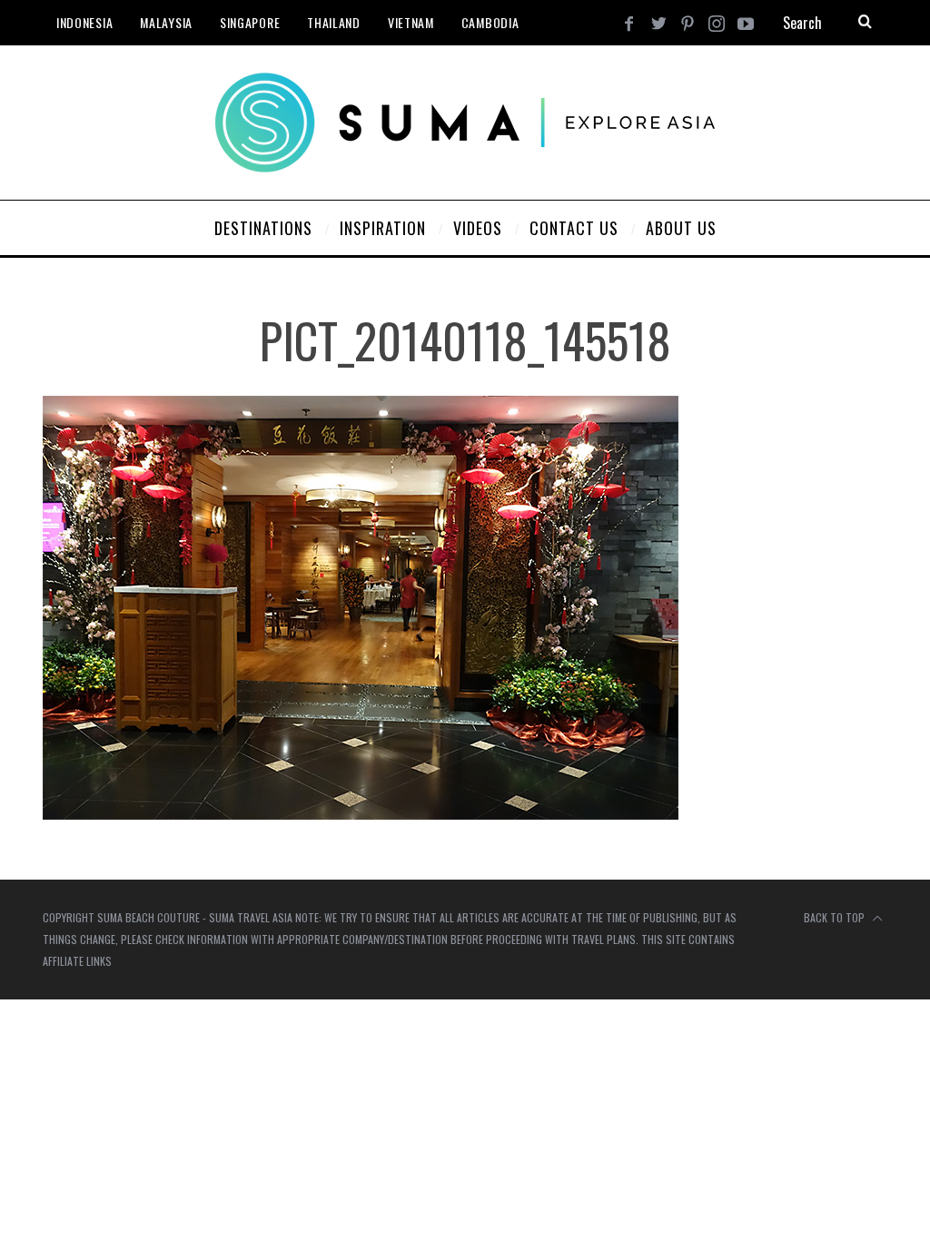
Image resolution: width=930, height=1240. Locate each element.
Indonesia (84, 22)
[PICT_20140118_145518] (360, 813)
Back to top (835, 917)
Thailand (334, 22)
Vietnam (411, 22)
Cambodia (490, 22)
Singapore (250, 22)
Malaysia (166, 22)
